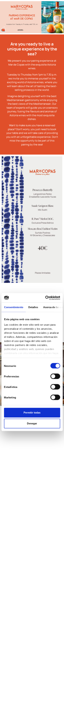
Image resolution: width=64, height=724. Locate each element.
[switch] (55, 376)
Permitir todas (32, 412)
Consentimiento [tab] (13, 307)
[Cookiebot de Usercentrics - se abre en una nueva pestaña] (45, 298)
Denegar (32, 423)
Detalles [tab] (33, 307)
